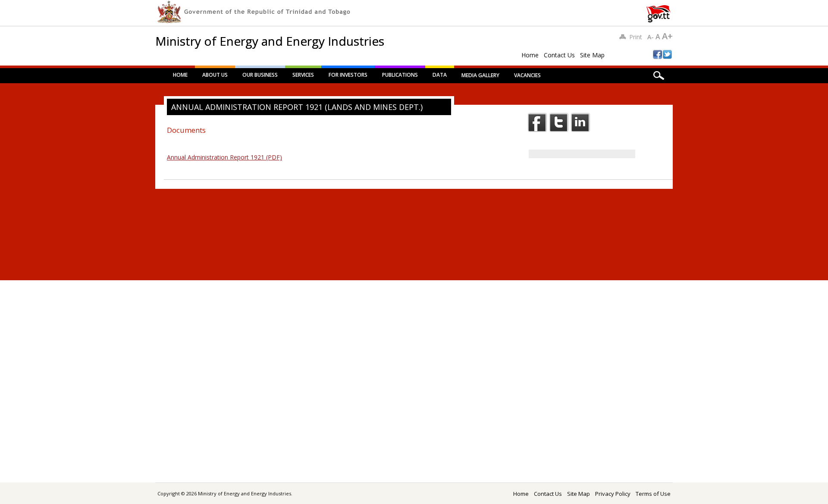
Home (530, 55)
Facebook (537, 122)
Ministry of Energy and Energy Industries (269, 41)
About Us (215, 74)
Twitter (559, 122)
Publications (400, 74)
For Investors (348, 74)
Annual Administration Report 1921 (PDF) (224, 157)
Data (440, 74)
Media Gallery (480, 75)
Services (303, 74)
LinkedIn (580, 122)
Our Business (260, 74)
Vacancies (527, 75)
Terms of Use (653, 494)
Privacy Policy (612, 494)
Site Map (592, 55)
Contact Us (559, 55)
